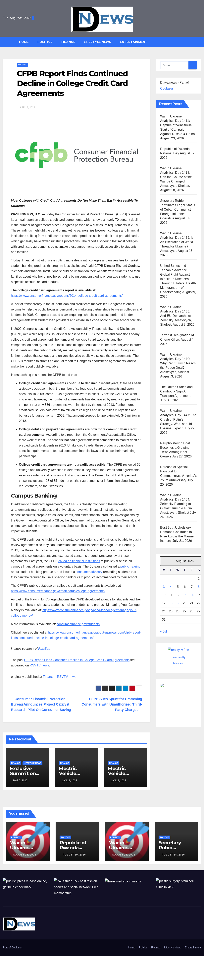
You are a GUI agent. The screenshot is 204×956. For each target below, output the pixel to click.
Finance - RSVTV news (59, 676)
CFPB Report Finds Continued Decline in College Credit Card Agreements (76, 660)
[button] (200, 41)
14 (191, 595)
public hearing (130, 566)
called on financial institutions (79, 561)
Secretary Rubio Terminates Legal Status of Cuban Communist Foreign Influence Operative (177, 209)
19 (177, 603)
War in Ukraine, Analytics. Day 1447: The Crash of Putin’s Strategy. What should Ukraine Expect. (178, 419)
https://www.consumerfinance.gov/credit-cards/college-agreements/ (58, 591)
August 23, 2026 (24, 854)
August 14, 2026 (173, 854)
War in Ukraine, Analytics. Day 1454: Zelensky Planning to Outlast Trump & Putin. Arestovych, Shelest (176, 503)
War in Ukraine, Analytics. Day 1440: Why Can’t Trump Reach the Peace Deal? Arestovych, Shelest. (178, 363)
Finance (68, 42)
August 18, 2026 (123, 854)
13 (184, 595)
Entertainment (133, 42)
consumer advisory (89, 572)
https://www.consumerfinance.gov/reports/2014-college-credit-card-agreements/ (67, 295)
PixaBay (44, 648)
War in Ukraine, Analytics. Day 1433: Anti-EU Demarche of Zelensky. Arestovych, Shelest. (176, 315)
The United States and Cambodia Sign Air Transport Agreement (176, 391)
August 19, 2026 (74, 854)
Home (24, 42)
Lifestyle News (97, 42)
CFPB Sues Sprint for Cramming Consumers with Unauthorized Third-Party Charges (111, 704)
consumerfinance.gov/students (78, 624)
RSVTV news (39, 665)
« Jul (163, 631)
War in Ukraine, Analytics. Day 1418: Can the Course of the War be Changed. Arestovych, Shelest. (176, 177)
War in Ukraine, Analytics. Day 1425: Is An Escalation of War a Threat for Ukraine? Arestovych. (176, 242)
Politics (45, 42)
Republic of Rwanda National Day (75, 847)
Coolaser (166, 88)
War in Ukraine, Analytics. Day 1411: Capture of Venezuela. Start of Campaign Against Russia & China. (178, 125)
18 (171, 603)
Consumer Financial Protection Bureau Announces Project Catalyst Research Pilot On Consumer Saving (41, 704)
